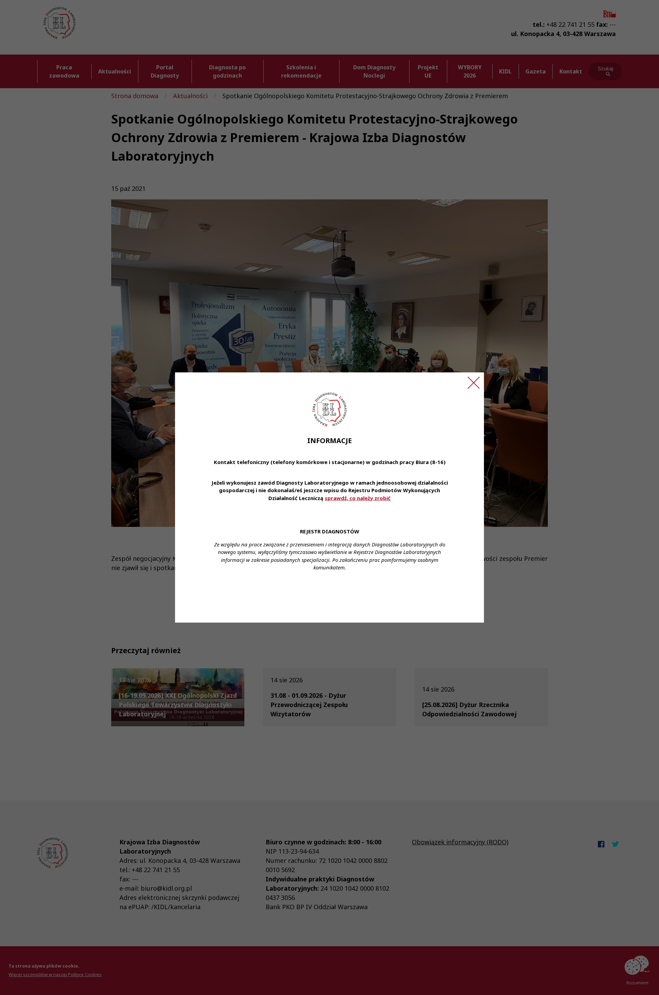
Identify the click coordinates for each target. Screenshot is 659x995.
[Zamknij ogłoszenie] (473, 382)
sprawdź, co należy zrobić (358, 498)
